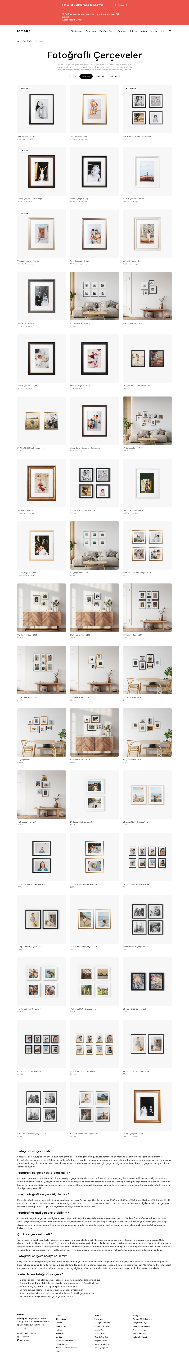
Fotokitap (91, 31)
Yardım (154, 31)
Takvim (133, 31)
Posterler (113, 76)
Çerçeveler (86, 76)
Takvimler (100, 76)
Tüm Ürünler (76, 31)
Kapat (121, 5)
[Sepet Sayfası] (170, 31)
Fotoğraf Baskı (106, 31)
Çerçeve (122, 31)
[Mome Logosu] (23, 31)
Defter (143, 31)
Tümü (74, 76)
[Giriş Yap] (162, 31)
